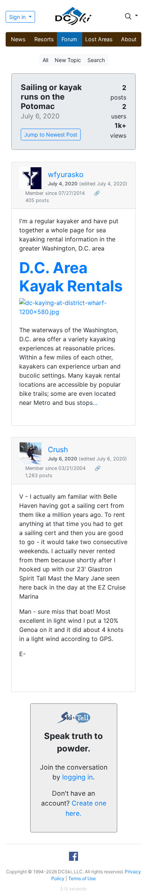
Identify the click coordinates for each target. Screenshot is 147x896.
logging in (77, 777)
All (45, 60)
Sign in (18, 17)
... (95, 402)
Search (96, 60)
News (18, 39)
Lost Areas (99, 39)
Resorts (44, 39)
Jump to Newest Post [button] (50, 134)
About (128, 39)
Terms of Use (82, 878)
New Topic (68, 60)
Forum (69, 39)
